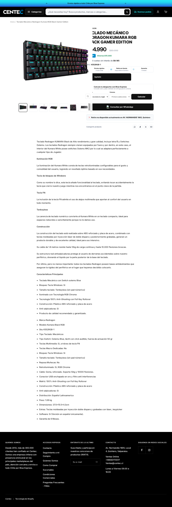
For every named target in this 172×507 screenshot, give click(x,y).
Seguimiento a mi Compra (51, 454)
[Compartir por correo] (151, 127)
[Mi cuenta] (158, 12)
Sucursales (48, 470)
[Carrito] (166, 12)
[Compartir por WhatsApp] (134, 127)
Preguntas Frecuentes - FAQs (53, 484)
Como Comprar (50, 465)
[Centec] (13, 12)
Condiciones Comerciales (49, 476)
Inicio (12, 22)
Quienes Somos (50, 460)
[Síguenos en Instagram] (149, 450)
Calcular (141, 97)
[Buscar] (127, 12)
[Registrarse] (96, 462)
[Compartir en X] (146, 127)
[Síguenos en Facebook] (142, 450)
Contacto (47, 448)
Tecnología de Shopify (24, 499)
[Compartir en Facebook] (140, 127)
